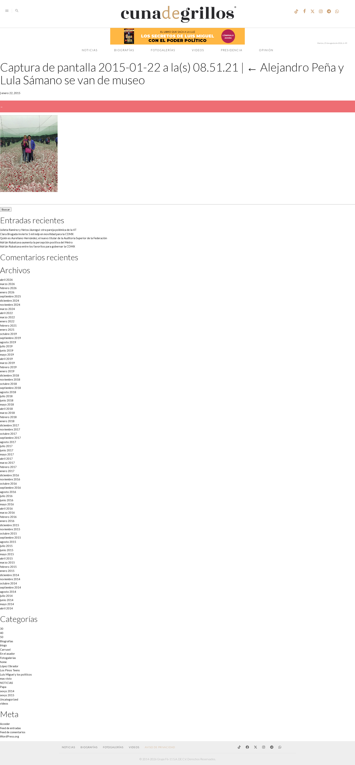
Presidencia (231, 50)
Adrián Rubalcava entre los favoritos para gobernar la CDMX (37, 246)
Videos (198, 50)
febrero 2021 (8, 325)
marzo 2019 (7, 362)
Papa (3, 686)
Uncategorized (9, 699)
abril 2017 (6, 458)
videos (4, 703)
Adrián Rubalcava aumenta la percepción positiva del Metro (36, 242)
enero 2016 (7, 521)
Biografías (124, 50)
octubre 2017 (8, 433)
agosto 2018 (8, 392)
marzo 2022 (7, 317)
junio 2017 (6, 450)
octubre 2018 (8, 383)
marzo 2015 (7, 562)
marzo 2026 (7, 284)
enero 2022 (7, 321)
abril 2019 (6, 358)
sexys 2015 (7, 695)
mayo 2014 (7, 604)
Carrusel (5, 649)
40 (1, 633)
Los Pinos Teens (10, 670)
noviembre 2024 (10, 304)
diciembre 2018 (9, 375)
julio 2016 (6, 496)
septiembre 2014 (10, 587)
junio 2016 (6, 500)
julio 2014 (6, 595)
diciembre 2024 (9, 300)
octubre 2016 (8, 483)
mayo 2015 (7, 554)
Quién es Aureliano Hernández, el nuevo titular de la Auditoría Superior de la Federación (53, 238)
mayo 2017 (7, 454)
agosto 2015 (8, 541)
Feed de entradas (10, 728)
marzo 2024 (7, 309)
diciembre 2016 (9, 475)
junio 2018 (6, 400)
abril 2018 (6, 408)
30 (1, 628)
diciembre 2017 (9, 425)
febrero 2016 (8, 516)
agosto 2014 (8, 591)
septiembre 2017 (10, 437)
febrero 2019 (8, 367)
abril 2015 (6, 558)
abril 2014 (6, 608)
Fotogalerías (163, 50)
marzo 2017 (7, 462)
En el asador (7, 653)
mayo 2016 (7, 504)
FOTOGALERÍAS (113, 747)
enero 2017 (7, 471)
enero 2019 (7, 371)
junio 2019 (6, 350)
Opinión (266, 50)
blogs (3, 645)
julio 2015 (6, 545)
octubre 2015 (8, 533)
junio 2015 (6, 550)
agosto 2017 (8, 442)
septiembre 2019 (10, 338)
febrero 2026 (8, 288)
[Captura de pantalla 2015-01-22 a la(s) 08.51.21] (29, 191)
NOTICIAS (6, 682)
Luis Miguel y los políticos (16, 674)
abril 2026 (6, 279)
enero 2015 (7, 570)
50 (1, 637)
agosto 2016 (8, 491)
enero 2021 (7, 329)
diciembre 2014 (9, 575)
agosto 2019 (8, 342)
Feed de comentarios (12, 732)
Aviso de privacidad (160, 747)
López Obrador (9, 666)
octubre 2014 (8, 583)
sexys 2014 (7, 691)
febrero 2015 (8, 566)
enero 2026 (7, 292)
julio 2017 (6, 446)
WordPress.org (9, 736)
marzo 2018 (7, 412)
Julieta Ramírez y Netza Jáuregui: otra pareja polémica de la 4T (38, 229)
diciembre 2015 (9, 525)
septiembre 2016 (10, 487)
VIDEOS (134, 747)
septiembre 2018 (10, 387)
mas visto (6, 678)
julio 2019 (6, 346)
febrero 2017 (8, 467)
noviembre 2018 (10, 379)
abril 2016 (6, 508)
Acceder (5, 723)
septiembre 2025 (10, 296)
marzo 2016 (7, 512)
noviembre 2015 (10, 529)
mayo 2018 (7, 404)
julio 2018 (6, 396)
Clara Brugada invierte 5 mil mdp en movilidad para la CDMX (37, 234)
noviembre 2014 (10, 579)
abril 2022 (6, 313)
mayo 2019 (7, 354)
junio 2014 (6, 600)
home (3, 662)
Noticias (90, 50)
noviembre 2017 (10, 429)
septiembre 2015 (10, 537)
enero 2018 (7, 421)
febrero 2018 (8, 417)
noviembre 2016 (10, 479)
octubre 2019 (8, 333)
